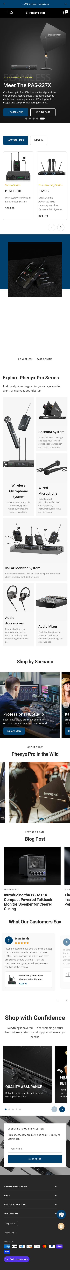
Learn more (35, 336)
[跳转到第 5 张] (44, 119)
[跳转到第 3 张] (36, 119)
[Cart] (64, 12)
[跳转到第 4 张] (40, 119)
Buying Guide (11, 889)
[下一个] (66, 1000)
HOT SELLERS (15, 140)
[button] (61, 1214)
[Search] (11, 12)
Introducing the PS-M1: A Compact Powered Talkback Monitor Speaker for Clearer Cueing (28, 902)
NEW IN (38, 140)
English (9, 1223)
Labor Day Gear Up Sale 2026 (35, 3)
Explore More (14, 730)
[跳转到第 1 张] (26, 119)
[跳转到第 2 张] (31, 119)
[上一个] (57, 1000)
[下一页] (60, 227)
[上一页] (51, 227)
